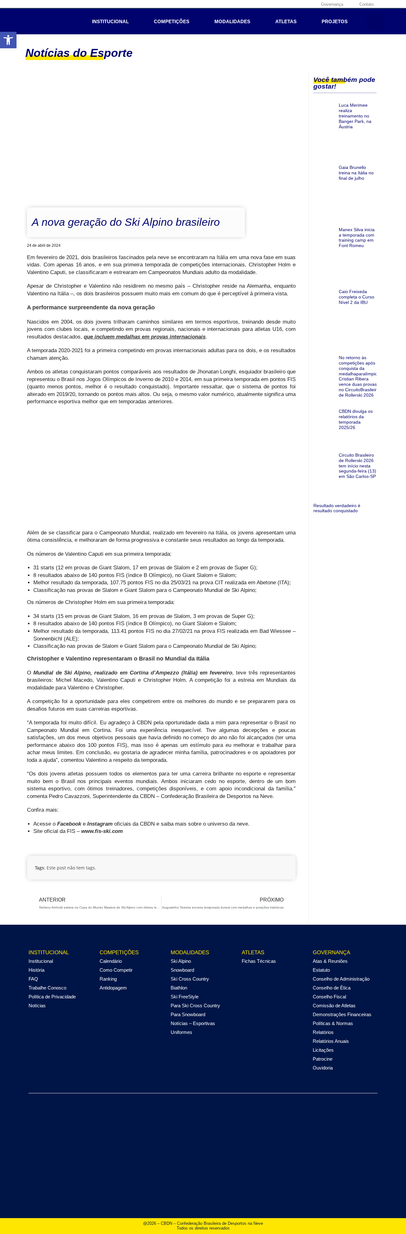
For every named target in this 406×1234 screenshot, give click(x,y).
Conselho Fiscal (329, 996)
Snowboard (182, 970)
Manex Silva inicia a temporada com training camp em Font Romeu (357, 237)
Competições (171, 21)
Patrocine (322, 1059)
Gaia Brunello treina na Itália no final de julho (356, 173)
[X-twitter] (290, 4)
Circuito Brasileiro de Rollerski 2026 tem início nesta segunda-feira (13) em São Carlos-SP (357, 466)
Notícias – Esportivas (193, 1023)
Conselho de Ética (331, 987)
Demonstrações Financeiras (342, 1014)
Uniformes (181, 1032)
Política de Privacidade (52, 996)
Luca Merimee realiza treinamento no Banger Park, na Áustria (355, 116)
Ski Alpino (181, 961)
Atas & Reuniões (330, 961)
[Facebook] (270, 4)
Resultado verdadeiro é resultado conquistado (336, 508)
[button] (8, 40)
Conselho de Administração (341, 979)
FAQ (33, 979)
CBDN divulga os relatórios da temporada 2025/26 (356, 419)
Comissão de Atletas (334, 1005)
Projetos (335, 21)
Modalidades (232, 21)
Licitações (323, 1050)
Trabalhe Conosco (47, 987)
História (36, 970)
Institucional (110, 21)
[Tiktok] (310, 4)
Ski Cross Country (190, 979)
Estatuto (321, 970)
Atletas (286, 21)
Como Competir (116, 970)
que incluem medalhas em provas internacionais (145, 337)
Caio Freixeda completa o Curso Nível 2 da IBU (356, 297)
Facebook (69, 824)
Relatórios (323, 1032)
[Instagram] (280, 4)
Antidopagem (113, 987)
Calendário (111, 961)
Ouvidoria (323, 1067)
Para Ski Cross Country (195, 1005)
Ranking (108, 979)
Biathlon (179, 987)
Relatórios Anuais (331, 1041)
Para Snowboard (188, 1014)
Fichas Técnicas (259, 961)
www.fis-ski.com (102, 831)
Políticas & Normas (333, 1023)
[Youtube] (300, 4)
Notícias (37, 1005)
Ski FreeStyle (185, 996)
